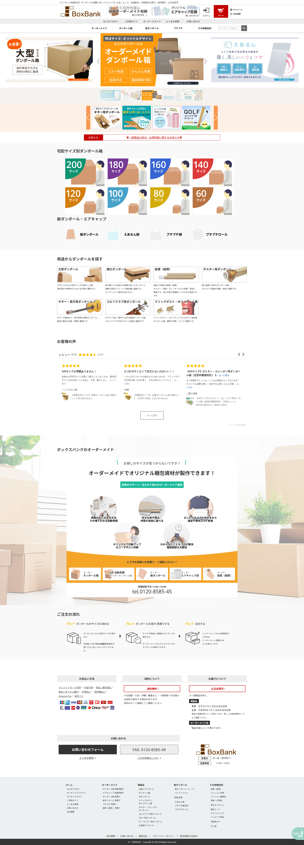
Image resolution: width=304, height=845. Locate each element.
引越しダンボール (146, 789)
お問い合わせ (193, 21)
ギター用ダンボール (147, 817)
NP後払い (86, 691)
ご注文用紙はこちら (148, 758)
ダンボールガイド (152, 21)
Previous (98, 61)
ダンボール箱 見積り (111, 796)
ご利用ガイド (131, 21)
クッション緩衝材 (218, 796)
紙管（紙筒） (216, 789)
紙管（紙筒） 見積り (111, 808)
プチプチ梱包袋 (181, 805)
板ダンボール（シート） (185, 789)
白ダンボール (144, 796)
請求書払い (100, 691)
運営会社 (143, 836)
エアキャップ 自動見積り (113, 792)
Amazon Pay (65, 696)
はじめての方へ (111, 21)
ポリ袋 (213, 826)
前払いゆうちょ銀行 (69, 691)
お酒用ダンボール (146, 825)
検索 (244, 28)
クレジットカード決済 (70, 687)
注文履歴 (237, 13)
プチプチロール (181, 809)
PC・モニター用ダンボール (150, 821)
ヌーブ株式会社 (134, 842)
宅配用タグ (215, 821)
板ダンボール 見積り (111, 800)
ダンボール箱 (144, 792)
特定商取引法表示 (189, 836)
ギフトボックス (217, 813)
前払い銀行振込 (103, 687)
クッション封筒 (217, 792)
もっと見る (152, 415)
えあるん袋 (179, 801)
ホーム (69, 784)
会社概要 (70, 811)
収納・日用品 (216, 800)
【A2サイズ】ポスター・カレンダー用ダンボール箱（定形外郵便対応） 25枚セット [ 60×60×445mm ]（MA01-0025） (218, 401)
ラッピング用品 (217, 817)
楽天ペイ (79, 696)
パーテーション (181, 792)
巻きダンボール (217, 805)
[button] (239, 354)
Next (205, 61)
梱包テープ (215, 809)
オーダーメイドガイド (76, 792)
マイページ (238, 9)
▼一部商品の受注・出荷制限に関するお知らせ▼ (154, 137)
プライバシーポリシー (164, 836)
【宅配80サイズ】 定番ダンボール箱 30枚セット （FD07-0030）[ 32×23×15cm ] (156, 397)
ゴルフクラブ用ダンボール (150, 814)
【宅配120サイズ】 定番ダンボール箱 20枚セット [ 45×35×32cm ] (94, 397)
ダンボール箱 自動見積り (113, 789)
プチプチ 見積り (110, 804)
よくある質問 (172, 21)
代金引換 (88, 687)
